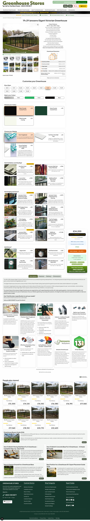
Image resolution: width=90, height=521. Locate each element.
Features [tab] (41, 276)
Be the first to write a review (45, 372)
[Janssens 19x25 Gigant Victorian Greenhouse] (11, 64)
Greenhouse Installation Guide (73, 489)
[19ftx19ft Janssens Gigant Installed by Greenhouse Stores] (30, 58)
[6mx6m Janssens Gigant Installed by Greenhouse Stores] (23, 58)
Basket (83, 6)
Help (70, 6)
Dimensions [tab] (56, 276)
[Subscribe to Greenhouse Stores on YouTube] (73, 505)
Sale (76, 6)
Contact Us (26, 496)
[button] (45, 372)
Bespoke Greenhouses (50, 496)
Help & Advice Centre (28, 494)
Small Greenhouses (49, 498)
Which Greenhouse (70, 491)
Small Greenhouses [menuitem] (50, 10)
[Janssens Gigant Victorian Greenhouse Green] (36, 58)
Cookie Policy (51, 518)
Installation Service (28, 489)
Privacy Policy (43, 518)
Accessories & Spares (50, 501)
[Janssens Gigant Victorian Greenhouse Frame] (36, 64)
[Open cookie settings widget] (2, 518)
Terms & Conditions (33, 518)
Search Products (82, 2)
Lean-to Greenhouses (50, 491)
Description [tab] (33, 276)
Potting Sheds (48, 494)
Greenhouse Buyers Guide (72, 487)
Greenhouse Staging (49, 503)
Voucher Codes (27, 501)
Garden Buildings (49, 506)
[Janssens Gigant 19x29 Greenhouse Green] (11, 58)
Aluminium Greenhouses (50, 487)
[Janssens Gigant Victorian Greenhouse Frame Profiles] (23, 69)
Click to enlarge (12, 54)
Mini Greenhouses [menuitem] (61, 10)
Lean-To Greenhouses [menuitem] (37, 10)
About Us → (5, 492)
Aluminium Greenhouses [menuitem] (9, 10)
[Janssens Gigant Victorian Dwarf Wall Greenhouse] (30, 64)
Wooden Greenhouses (50, 489)
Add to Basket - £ (76, 251)
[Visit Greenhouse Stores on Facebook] (67, 505)
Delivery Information (28, 487)
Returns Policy (27, 491)
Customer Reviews (28, 498)
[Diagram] (36, 69)
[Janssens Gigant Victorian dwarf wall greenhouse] (17, 69)
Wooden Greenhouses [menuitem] (23, 10)
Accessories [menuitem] (72, 10)
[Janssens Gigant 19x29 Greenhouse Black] (5, 58)
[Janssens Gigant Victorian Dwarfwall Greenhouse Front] (23, 64)
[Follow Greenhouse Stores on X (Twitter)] (69, 505)
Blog (65, 6)
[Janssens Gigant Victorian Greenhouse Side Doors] (17, 64)
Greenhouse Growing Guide (72, 494)
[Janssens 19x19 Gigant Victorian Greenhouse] (5, 64)
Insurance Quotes (28, 503)
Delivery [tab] (48, 276)
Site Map (58, 518)
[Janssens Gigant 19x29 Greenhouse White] (17, 58)
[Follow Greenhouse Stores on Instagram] (71, 505)
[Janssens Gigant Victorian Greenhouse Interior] (30, 69)
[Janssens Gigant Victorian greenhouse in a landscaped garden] (5, 69)
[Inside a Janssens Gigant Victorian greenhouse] (11, 69)
